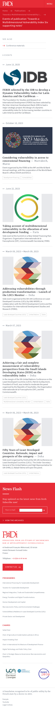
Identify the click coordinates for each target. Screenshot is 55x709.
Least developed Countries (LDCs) (15, 314)
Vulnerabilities (27, 177)
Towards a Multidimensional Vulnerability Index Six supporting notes (22, 14)
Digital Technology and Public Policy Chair (17, 649)
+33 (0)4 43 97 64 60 (19, 558)
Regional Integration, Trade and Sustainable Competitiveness (23, 592)
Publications (20, 11)
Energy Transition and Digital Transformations (19, 597)
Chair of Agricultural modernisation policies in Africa (21, 635)
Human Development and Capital (14, 602)
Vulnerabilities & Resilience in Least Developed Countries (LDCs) (24, 612)
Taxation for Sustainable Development (16, 588)
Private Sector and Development (14, 616)
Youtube (6, 702)
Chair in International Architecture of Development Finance (23, 644)
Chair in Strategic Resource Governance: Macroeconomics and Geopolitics (24, 655)
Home (5, 11)
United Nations (34, 314)
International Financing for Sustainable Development (21, 583)
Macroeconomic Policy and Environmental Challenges (21, 607)
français (5, 699)
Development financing (11, 177)
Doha (44, 314)
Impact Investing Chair (10, 640)
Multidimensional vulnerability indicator (17, 402)
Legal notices (8, 705)
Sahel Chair (6, 630)
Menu (49, 3)
